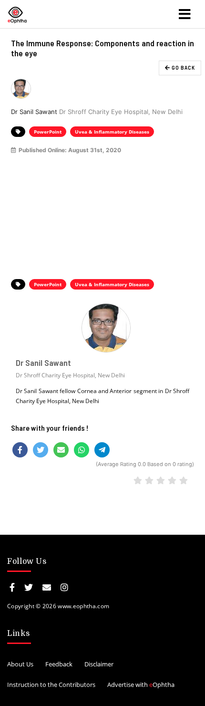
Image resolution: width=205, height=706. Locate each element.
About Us (20, 664)
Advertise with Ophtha (140, 684)
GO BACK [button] (182, 67)
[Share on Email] (61, 449)
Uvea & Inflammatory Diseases (112, 131)
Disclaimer (98, 664)
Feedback (58, 664)
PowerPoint (48, 131)
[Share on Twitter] (40, 449)
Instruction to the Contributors (51, 684)
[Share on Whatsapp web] (81, 449)
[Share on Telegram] (102, 449)
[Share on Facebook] (20, 449)
